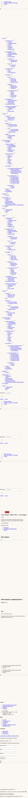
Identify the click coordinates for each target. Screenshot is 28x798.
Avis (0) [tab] (5, 530)
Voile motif (13, 65)
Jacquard (10, 44)
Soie (9, 69)
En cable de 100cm (15, 180)
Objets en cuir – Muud (10, 203)
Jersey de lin (13, 80)
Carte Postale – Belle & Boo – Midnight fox (14, 642)
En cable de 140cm (15, 182)
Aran (9, 161)
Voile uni (13, 66)
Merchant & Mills (9, 202)
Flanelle (10, 55)
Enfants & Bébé (11, 135)
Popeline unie (14, 61)
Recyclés (10, 147)
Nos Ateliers (5, 206)
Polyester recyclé (14, 130)
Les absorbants (8, 99)
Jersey (9, 77)
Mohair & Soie (11, 150)
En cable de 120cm (15, 181)
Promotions (7, 141)
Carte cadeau (8, 198)
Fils (9, 128)
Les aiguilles (8, 165)
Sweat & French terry (12, 90)
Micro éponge (11, 101)
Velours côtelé (11, 49)
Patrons (7, 134)
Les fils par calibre (9, 153)
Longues (13, 186)
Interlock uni (13, 85)
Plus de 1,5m (11, 119)
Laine (9, 45)
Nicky (12, 91)
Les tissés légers (8, 51)
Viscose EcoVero (11, 72)
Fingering (10, 156)
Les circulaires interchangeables (15, 168)
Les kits (7, 195)
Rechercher (2, 392)
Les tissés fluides (9, 68)
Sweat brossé (14, 95)
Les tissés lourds (8, 40)
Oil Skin (10, 48)
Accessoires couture (12, 124)
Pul (9, 110)
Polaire (12, 94)
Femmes (10, 136)
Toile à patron (11, 111)
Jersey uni (13, 78)
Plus (4, 208)
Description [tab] (6, 527)
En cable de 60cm (15, 178)
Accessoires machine (12, 125)
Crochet (7, 189)
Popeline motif (14, 60)
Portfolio (7, 210)
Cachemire (10, 151)
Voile (9, 63)
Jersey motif (13, 79)
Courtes (12, 187)
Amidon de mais (11, 107)
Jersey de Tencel (14, 82)
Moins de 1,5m (11, 118)
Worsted (10, 159)
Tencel (9, 71)
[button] (14, 391)
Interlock (10, 84)
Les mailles (7, 74)
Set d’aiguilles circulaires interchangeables (16, 172)
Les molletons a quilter (10, 104)
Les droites (10, 185)
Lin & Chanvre (11, 56)
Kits (6, 121)
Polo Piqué (13, 88)
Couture (4, 113)
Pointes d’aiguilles (15, 169)
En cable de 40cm (15, 176)
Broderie (4, 193)
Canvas (9, 42)
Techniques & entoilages (10, 106)
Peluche (12, 93)
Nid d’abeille (11, 102)
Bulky (9, 162)
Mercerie (7, 123)
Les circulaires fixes (12, 175)
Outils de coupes (11, 131)
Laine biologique (11, 145)
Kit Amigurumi (8, 191)
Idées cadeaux (6, 197)
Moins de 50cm (11, 117)
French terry (13, 96)
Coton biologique (14, 129)
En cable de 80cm (15, 179)
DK (9, 158)
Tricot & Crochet (6, 140)
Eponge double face (12, 100)
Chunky (10, 163)
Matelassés (10, 46)
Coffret (6, 200)
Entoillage (10, 108)
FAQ (6, 212)
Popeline (10, 59)
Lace (9, 155)
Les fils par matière (9, 144)
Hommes (10, 138)
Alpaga (9, 148)
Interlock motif (14, 86)
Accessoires (8, 190)
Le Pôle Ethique (8, 209)
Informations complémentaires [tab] (10, 528)
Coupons (7, 116)
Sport (9, 157)
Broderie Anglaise (12, 52)
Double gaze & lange (12, 54)
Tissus (4, 38)
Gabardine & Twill (12, 43)
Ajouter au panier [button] (14, 638)
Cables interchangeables (16, 170)
